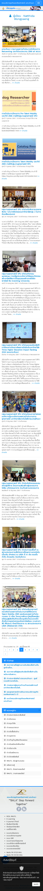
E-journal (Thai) (13, 821)
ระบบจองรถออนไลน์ (13, 848)
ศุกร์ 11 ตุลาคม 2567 (9, 118)
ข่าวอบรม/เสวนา (12, 727)
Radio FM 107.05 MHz (14, 855)
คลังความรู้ (10, 765)
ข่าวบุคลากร (11, 735)
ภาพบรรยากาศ (16, 56)
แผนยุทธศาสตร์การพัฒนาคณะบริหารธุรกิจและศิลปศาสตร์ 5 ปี (21, 693)
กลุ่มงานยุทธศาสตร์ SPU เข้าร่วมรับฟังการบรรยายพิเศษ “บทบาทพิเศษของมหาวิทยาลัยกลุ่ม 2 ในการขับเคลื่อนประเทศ (21, 212)
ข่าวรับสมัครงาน (12, 752)
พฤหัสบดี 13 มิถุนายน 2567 (11, 490)
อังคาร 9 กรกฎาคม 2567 (10, 354)
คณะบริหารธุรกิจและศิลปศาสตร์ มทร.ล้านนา (18, 3)
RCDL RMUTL (11, 816)
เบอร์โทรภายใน (11, 829)
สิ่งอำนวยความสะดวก (34, 54)
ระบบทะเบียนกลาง (13, 833)
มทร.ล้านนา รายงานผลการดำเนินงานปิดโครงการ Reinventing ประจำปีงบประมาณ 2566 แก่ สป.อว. (21, 50)
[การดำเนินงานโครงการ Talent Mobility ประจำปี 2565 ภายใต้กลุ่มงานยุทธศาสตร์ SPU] (19, 149)
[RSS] (24, 809)
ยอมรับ (36, 884)
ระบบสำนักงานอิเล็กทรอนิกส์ (16, 843)
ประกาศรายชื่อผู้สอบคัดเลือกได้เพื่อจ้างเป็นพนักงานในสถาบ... (21, 672)
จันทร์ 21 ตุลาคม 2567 (9, 54)
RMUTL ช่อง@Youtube (15, 760)
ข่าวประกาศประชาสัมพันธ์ (15, 715)
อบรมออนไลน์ (6, 56)
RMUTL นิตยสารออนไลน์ (15, 769)
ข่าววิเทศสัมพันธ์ (12, 756)
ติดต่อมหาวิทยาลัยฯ (13, 826)
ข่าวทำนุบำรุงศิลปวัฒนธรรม (16, 740)
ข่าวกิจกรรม (22, 54)
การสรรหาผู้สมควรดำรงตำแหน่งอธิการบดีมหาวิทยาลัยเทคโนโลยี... (21, 686)
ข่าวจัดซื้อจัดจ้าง (12, 731)
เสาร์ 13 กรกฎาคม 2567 (10, 283)
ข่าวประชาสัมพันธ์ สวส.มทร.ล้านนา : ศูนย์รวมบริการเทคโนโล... (20, 679)
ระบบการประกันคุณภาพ (15, 841)
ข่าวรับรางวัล (11, 748)
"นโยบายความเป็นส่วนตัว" (27, 877)
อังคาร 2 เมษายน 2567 (9, 628)
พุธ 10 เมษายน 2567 (9, 559)
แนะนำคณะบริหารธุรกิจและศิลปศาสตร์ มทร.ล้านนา (19, 699)
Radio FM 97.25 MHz (14, 852)
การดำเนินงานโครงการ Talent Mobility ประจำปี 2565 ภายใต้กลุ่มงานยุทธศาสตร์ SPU (21, 162)
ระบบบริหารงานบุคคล (14, 835)
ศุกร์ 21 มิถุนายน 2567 (9, 421)
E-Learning (11, 819)
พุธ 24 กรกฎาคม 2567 (10, 216)
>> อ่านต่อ (16, 82)
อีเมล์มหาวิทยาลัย (12, 824)
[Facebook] (18, 809)
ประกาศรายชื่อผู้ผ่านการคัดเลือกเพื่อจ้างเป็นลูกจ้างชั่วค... (21, 666)
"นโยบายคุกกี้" (7, 880)
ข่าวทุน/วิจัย (30, 118)
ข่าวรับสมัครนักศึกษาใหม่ (15, 744)
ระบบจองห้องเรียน (13, 846)
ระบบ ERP (10, 838)
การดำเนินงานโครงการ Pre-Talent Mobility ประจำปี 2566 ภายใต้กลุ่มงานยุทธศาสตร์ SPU (19, 114)
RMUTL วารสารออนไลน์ (15, 773)
